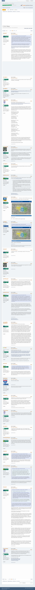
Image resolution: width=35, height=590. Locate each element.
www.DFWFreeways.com (14, 193)
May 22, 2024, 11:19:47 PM (14, 89)
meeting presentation (19, 178)
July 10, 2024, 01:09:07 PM (14, 348)
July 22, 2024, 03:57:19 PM (14, 549)
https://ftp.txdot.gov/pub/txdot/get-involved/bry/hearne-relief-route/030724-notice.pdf (15, 559)
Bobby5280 (6, 146)
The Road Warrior (7, 437)
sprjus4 (5, 33)
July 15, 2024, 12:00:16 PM (14, 427)
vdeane (5, 221)
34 (14, 30)
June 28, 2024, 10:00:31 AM (14, 263)
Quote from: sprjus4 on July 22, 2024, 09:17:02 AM (18, 468)
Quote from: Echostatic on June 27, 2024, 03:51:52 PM (19, 224)
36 (16, 30)
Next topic (30, 28)
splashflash (6, 99)
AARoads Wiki (31, 7)
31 (11, 30)
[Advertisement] (17, 19)
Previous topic (26, 28)
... (9, 30)
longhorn (5, 77)
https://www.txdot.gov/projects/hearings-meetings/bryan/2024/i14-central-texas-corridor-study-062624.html (20, 103)
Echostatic (6, 197)
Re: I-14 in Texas (13, 33)
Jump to (20, 582)
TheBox (5, 347)
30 (10, 30)
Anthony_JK (6, 278)
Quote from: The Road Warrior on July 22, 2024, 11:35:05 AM (19, 489)
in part (21, 218)
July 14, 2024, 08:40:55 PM (14, 411)
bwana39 (5, 395)
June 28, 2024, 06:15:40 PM (14, 293)
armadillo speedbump (5, 323)
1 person (12, 170)
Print (31, 30)
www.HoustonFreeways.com (14, 194)
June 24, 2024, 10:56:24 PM (14, 147)
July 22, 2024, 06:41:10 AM (14, 438)
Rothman (5, 378)
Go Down (4, 30)
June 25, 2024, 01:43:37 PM (14, 164)
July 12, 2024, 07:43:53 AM (14, 396)
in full (24, 218)
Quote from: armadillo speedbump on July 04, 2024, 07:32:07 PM (20, 366)
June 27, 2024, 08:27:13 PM (14, 222)
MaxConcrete (6, 175)
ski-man (5, 363)
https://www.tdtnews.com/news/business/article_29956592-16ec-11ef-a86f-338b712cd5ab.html (21, 91)
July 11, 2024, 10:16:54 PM (14, 379)
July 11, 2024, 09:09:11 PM (14, 364)
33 (13, 30)
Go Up (3, 579)
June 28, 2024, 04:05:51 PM (14, 279)
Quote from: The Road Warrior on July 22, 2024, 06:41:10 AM (20, 492)
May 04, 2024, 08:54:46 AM (14, 34)
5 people (12, 217)
